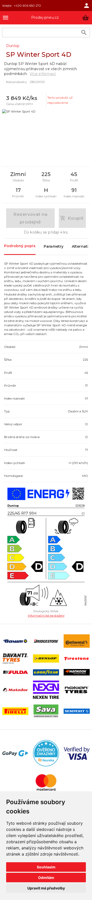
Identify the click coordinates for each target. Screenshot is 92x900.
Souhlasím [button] (46, 867)
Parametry (54, 246)
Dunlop (12, 45)
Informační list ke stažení (46, 615)
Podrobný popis (20, 246)
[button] (85, 17)
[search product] (83, 32)
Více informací (43, 73)
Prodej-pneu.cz (45, 17)
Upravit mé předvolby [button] (46, 888)
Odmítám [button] (46, 877)
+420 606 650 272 (27, 5)
